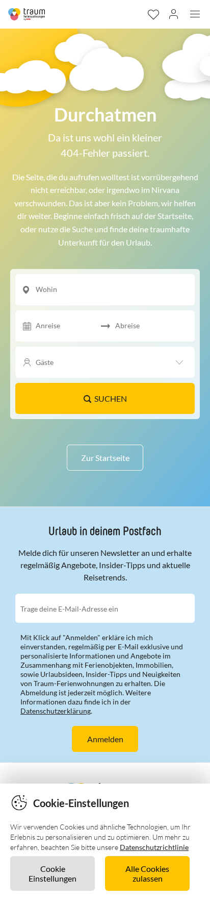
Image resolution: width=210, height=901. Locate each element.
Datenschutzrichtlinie (154, 847)
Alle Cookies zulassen (147, 873)
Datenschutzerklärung (55, 711)
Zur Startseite (105, 457)
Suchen (110, 398)
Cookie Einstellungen (52, 873)
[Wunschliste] (153, 14)
